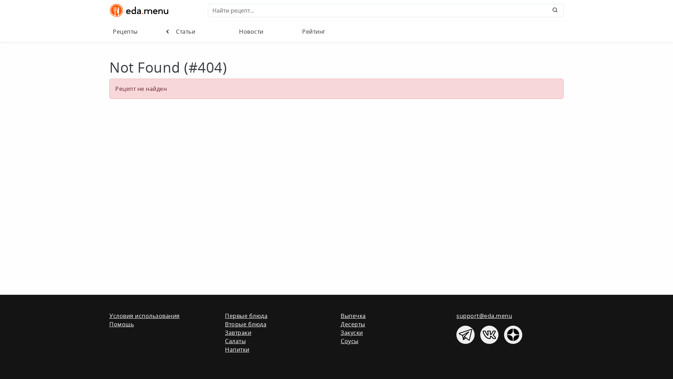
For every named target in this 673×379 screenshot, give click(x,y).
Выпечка (353, 316)
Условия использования (144, 316)
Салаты (235, 341)
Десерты (353, 324)
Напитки (237, 349)
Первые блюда (246, 316)
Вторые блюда (245, 324)
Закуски (352, 333)
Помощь (121, 324)
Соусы (350, 341)
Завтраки (238, 333)
